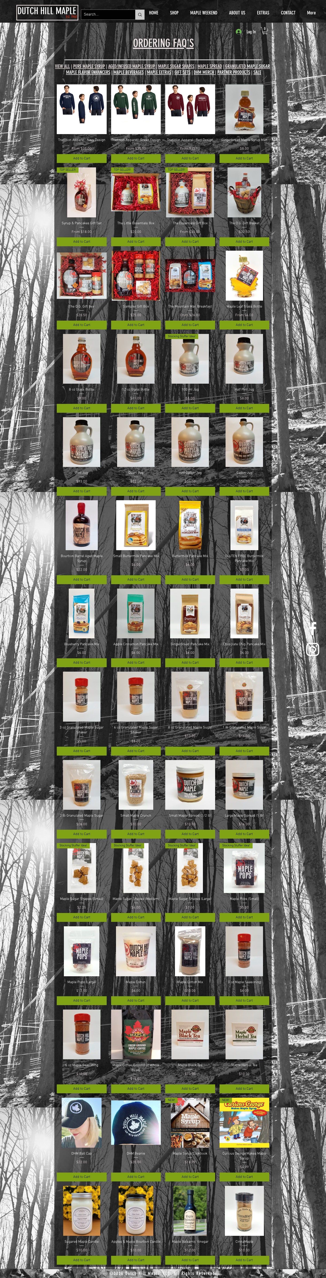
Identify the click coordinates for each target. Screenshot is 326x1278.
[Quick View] (82, 109)
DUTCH (28, 11)
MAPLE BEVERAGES (129, 72)
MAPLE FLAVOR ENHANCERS (88, 72)
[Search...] (139, 15)
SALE (257, 72)
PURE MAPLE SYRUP (89, 66)
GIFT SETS (182, 72)
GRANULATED (247, 66)
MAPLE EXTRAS (159, 72)
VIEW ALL (62, 66)
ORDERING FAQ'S (163, 43)
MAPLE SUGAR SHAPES (176, 66)
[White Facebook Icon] (313, 628)
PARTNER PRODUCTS (233, 72)
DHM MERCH (204, 72)
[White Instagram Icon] (313, 649)
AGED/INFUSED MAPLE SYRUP (131, 66)
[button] (265, 30)
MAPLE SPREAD (210, 66)
